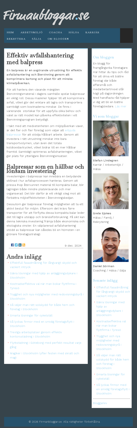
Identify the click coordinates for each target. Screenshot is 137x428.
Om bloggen (58, 38)
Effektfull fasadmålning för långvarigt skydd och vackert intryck (113, 292)
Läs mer (120, 106)
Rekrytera (16, 38)
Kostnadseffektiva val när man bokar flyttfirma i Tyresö (111, 326)
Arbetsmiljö (32, 32)
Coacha (55, 32)
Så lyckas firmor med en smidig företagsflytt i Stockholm (113, 389)
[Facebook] (12, 245)
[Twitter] (16, 245)
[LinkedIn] (20, 245)
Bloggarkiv (100, 403)
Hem (10, 32)
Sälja (36, 38)
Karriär (92, 32)
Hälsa (74, 32)
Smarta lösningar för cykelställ (31, 315)
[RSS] (23, 245)
